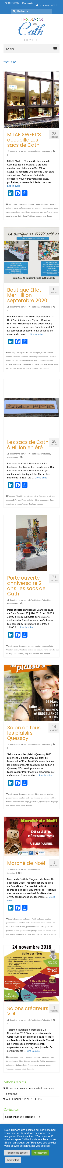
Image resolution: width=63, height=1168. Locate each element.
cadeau (31, 204)
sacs (55, 212)
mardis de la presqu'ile (15, 504)
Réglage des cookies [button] (17, 1152)
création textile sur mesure (30, 208)
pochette (35, 364)
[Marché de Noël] (31, 836)
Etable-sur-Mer (47, 208)
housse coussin (46, 360)
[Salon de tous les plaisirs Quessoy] (31, 693)
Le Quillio (41, 1061)
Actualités (46, 151)
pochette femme (46, 364)
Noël (23, 927)
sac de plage (30, 504)
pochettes (35, 212)
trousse (39, 216)
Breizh (15, 204)
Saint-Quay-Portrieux (26, 216)
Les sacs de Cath (47, 500)
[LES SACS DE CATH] (31, 29)
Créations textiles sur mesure (31, 650)
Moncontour (15, 927)
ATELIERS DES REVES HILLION (24, 1099)
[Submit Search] (13, 11)
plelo (42, 927)
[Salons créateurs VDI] (31, 973)
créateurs (52, 204)
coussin (9, 357)
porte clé (41, 931)
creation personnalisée (38, 357)
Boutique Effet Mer (24, 353)
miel (14, 364)
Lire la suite (13, 185)
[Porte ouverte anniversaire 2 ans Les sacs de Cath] (31, 543)
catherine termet (19, 151)
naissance (10, 1065)
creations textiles (31, 496)
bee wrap (12, 353)
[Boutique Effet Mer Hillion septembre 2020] (31, 255)
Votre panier (48, 5)
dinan (43, 923)
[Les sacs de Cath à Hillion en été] (31, 407)
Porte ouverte (49, 650)
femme (9, 802)
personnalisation (24, 364)
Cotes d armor (12, 1061)
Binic (10, 204)
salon (23, 806)
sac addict (17, 368)
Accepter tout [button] (40, 1152)
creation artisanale (20, 357)
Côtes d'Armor (46, 353)
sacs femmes (11, 216)
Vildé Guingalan (50, 934)
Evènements (12, 457)
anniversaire (13, 646)
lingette (9, 364)
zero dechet (47, 216)
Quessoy (42, 802)
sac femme (48, 212)
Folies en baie (27, 500)
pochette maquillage (21, 212)
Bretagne (23, 204)
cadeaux (40, 919)
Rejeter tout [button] (13, 1160)
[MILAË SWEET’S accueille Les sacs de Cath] (31, 100)
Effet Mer (16, 500)
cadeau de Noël (41, 204)
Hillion (36, 360)
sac (41, 212)
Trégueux (28, 654)
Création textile (12, 208)
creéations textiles (48, 798)
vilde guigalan (37, 934)
